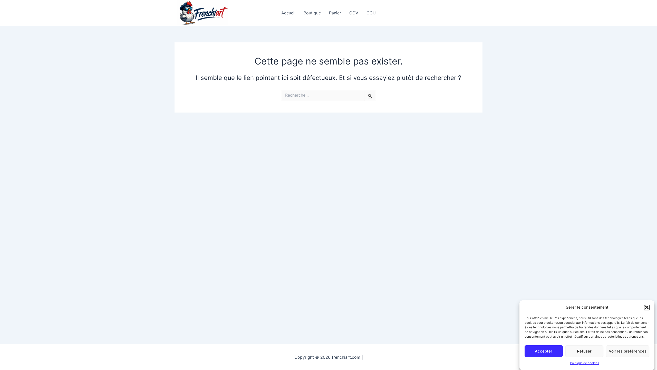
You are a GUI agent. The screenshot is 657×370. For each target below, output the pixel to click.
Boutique (312, 12)
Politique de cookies (584, 363)
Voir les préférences (627, 350)
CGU (371, 12)
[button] (646, 307)
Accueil (288, 12)
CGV (353, 12)
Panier (335, 12)
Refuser (584, 350)
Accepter (543, 350)
